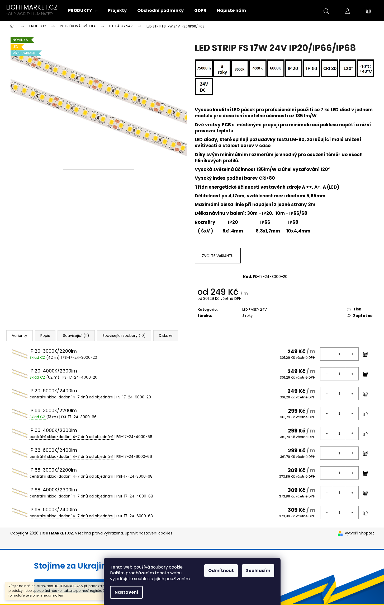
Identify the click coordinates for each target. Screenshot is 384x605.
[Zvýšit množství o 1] (352, 354)
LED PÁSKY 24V (254, 309)
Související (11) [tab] (76, 335)
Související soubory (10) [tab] (124, 335)
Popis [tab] (45, 335)
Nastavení (126, 592)
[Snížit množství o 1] (326, 354)
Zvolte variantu (218, 255)
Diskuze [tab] (166, 335)
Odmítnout (221, 570)
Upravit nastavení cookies (148, 533)
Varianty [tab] (19, 335)
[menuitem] (83, 10)
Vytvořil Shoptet (359, 533)
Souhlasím (258, 570)
